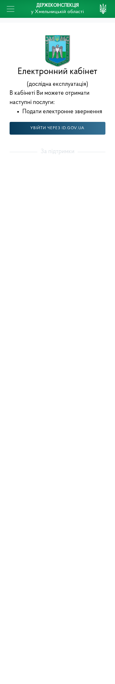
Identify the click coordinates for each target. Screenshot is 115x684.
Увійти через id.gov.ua (57, 128)
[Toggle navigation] (10, 9)
